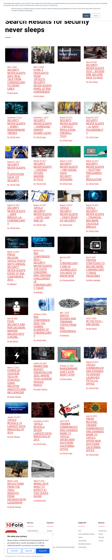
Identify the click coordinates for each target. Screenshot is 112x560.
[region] (28, 544)
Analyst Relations (32, 531)
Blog (79, 531)
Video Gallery (82, 547)
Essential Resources (84, 544)
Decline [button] (96, 16)
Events (80, 537)
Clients (101, 534)
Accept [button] (86, 16)
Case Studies (82, 541)
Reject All (28, 551)
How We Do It (103, 531)
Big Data (49, 531)
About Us (101, 537)
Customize (14, 551)
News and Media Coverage (86, 534)
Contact (101, 541)
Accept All (42, 551)
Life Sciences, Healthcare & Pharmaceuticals (60, 547)
